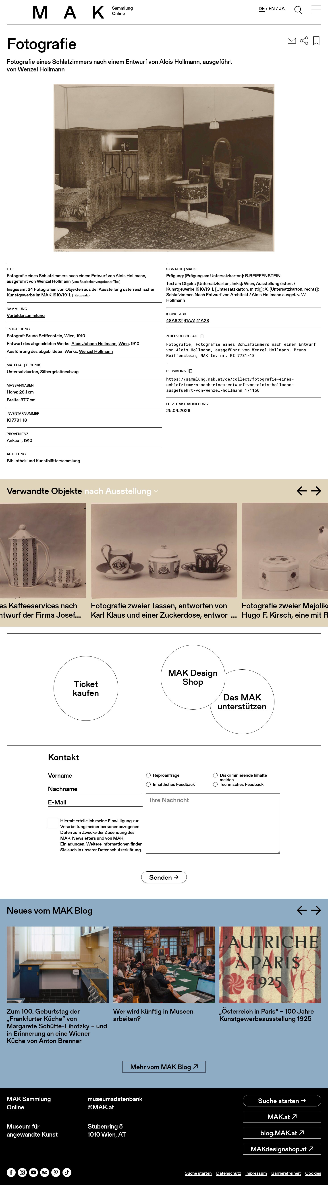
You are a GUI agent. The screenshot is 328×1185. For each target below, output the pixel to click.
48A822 (174, 320)
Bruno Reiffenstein (44, 336)
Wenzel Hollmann (96, 351)
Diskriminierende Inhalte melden (243, 777)
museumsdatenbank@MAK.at (115, 1103)
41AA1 (189, 320)
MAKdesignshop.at (279, 1149)
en (272, 8)
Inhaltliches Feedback (174, 784)
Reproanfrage (166, 775)
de (262, 9)
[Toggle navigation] (316, 10)
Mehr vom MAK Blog (160, 1066)
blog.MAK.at (278, 1132)
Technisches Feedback (242, 784)
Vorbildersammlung (26, 315)
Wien (69, 336)
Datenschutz (228, 1173)
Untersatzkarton (22, 372)
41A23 (202, 320)
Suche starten (278, 1100)
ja (282, 8)
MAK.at (279, 1116)
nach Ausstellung (118, 490)
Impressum (256, 1173)
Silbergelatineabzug (59, 372)
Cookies (313, 1173)
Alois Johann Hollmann (93, 343)
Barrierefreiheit (286, 1173)
